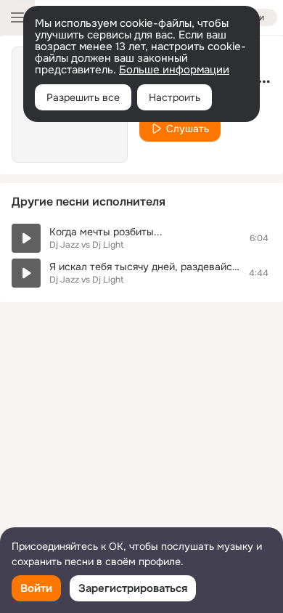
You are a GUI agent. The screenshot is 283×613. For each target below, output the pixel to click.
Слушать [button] (187, 128)
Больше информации (174, 69)
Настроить (174, 97)
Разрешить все (83, 97)
